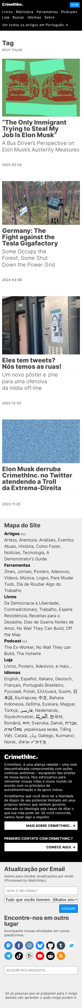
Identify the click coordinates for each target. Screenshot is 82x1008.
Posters (41, 571)
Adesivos (60, 571)
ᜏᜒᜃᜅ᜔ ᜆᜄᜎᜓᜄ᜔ (32, 741)
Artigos (12, 533)
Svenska (40, 722)
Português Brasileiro (43, 685)
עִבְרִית (71, 722)
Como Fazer (48, 546)
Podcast (12, 640)
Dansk (57, 722)
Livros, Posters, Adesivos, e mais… (38, 666)
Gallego (45, 735)
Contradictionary (20, 609)
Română (12, 722)
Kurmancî (65, 735)
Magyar (67, 704)
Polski (29, 691)
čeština (33, 704)
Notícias (12, 552)
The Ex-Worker (19, 647)
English (11, 678)
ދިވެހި (32, 735)
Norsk (10, 741)
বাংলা (25, 722)
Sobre (49, 17)
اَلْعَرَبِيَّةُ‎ (42, 716)
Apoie (74, 4)
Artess (10, 539)
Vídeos (11, 577)
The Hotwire (28, 653)
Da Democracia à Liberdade (31, 603)
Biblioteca (24, 12)
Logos (42, 577)
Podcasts (69, 12)
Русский (12, 691)
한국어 (56, 716)
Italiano (46, 678)
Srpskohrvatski (18, 716)
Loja (5, 17)
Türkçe (11, 710)
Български (25, 697)
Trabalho (48, 609)
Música (27, 577)
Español (28, 678)
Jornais (24, 571)
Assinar (68, 908)
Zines (9, 571)
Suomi (64, 691)
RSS (23, 534)
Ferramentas (47, 12)
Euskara (50, 704)
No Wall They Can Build (40, 628)
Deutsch (63, 678)
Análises (47, 539)
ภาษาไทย (13, 729)
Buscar (18, 17)
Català (20, 735)
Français (12, 685)
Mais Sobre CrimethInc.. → (50, 826)
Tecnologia (33, 552)
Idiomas (34, 17)
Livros (7, 12)
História (26, 546)
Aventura (28, 539)
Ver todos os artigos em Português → (35, 25)
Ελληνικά (46, 691)
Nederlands (46, 710)
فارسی (26, 710)
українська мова (40, 729)
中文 (43, 697)
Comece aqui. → (60, 847)
